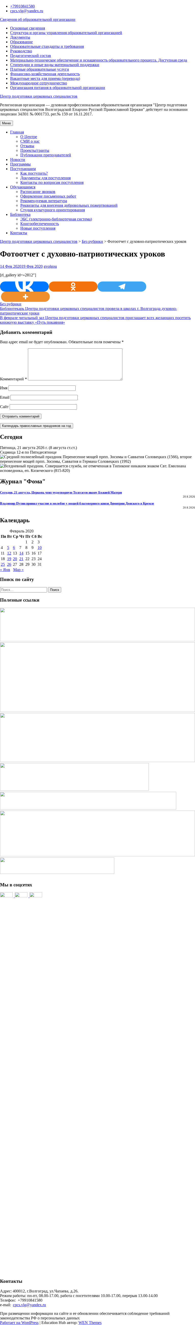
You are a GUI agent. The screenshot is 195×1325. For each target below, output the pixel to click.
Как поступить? (34, 173)
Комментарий (13, 379)
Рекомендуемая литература (43, 201)
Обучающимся (22, 187)
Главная (17, 132)
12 (9, 553)
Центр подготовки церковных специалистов (38, 96)
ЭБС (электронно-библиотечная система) (56, 219)
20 (15, 559)
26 (9, 564)
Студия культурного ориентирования (52, 210)
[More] (25, 297)
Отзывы (27, 146)
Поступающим (23, 169)
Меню (6, 123)
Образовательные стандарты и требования (47, 46)
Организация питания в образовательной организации (57, 87)
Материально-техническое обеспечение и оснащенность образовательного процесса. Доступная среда (98, 60)
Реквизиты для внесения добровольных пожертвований (69, 205)
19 (9, 559)
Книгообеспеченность (39, 223)
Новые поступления (37, 228)
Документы (20, 37)
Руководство (21, 51)
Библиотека (20, 214)
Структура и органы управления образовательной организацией (66, 33)
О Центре (28, 137)
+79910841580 (22, 6)
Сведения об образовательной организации (37, 19)
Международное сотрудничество (38, 83)
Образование (21, 42)
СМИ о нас (30, 141)
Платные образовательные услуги (39, 69)
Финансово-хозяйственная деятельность (45, 74)
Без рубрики (92, 241)
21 (21, 559)
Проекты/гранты (34, 150)
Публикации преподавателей (45, 155)
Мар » (18, 570)
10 (40, 547)
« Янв (5, 570)
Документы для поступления (45, 178)
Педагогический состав (30, 55)
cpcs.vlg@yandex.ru (26, 11)
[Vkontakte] (24, 286)
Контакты (18, 233)
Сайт (4, 407)
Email (4, 397)
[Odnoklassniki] (73, 286)
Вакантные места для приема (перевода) (45, 78)
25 (3, 564)
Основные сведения (27, 28)
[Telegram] (122, 286)
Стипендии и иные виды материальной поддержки (54, 65)
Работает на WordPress (19, 1322)
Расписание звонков (37, 191)
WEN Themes (90, 1322)
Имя (3, 388)
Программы (20, 164)
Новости (17, 159)
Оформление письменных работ (48, 196)
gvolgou (50, 266)
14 (21, 553)
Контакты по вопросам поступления (52, 182)
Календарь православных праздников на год (36, 426)
